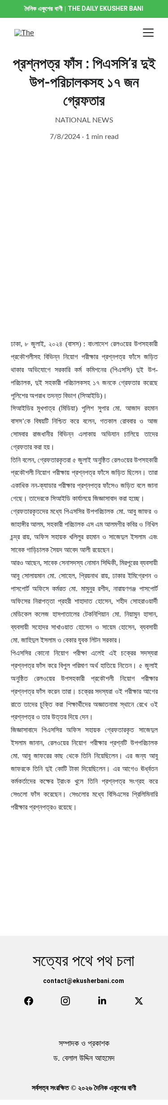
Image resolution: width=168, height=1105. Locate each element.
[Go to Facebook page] (28, 1000)
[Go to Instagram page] (65, 1000)
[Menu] (148, 33)
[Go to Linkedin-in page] (102, 1000)
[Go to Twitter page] (138, 1000)
